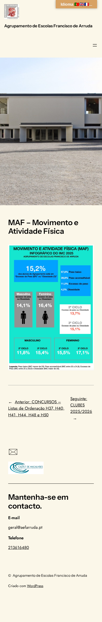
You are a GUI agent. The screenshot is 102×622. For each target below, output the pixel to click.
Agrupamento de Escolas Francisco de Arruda (48, 25)
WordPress (35, 585)
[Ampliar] (87, 251)
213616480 (18, 547)
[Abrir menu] (95, 45)
